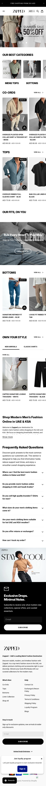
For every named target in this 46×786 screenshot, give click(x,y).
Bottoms (5, 693)
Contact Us (29, 685)
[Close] (42, 759)
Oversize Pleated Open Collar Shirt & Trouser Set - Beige (14, 137)
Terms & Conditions (32, 699)
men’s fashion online (16, 430)
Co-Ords (5, 685)
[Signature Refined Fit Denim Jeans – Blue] (15, 294)
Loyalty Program (31, 707)
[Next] (44, 3)
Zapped (18, 781)
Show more (7, 437)
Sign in (22, 769)
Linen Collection (8, 697)
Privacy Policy (30, 695)
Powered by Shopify (29, 781)
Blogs (27, 711)
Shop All (5, 701)
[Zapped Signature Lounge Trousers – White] (15, 373)
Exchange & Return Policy (32, 690)
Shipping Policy (30, 703)
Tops (4, 689)
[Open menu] (3, 11)
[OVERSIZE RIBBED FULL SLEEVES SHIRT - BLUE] (15, 174)
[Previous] (2, 3)
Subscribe (23, 627)
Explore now (23, 251)
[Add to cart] (24, 128)
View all (37, 92)
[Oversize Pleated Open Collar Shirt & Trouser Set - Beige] (15, 114)
